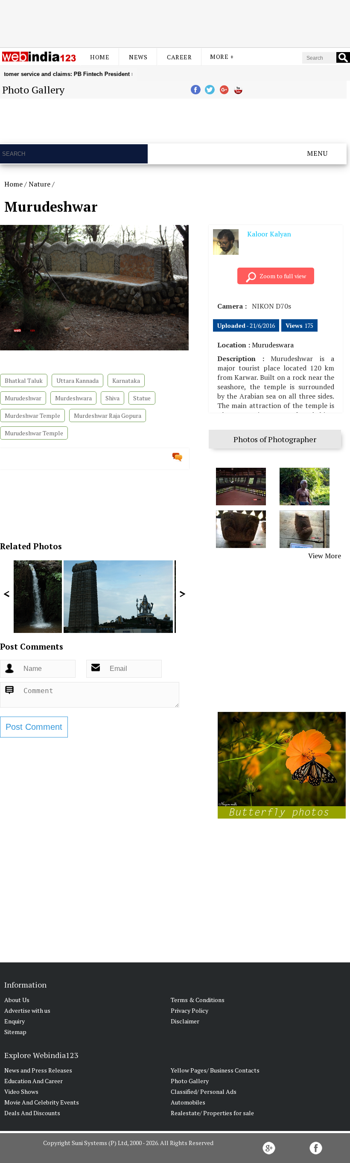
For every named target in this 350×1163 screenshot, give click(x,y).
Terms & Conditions (198, 1000)
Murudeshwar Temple (34, 433)
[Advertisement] (175, 22)
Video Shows (21, 1091)
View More (324, 555)
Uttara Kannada (77, 380)
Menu (317, 153)
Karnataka (126, 380)
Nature (39, 184)
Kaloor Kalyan (269, 234)
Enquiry (14, 1021)
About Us (16, 1000)
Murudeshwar (23, 398)
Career (179, 57)
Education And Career (33, 1081)
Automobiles (188, 1102)
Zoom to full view (283, 276)
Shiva (112, 398)
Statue (142, 398)
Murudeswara (273, 345)
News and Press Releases (38, 1070)
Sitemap (15, 1032)
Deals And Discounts (32, 1113)
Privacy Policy (189, 1010)
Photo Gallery (190, 1081)
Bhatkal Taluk (24, 380)
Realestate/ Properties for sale (212, 1113)
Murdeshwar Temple (32, 415)
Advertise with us (27, 1010)
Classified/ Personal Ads (203, 1091)
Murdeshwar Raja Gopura (107, 415)
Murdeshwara (73, 398)
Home (99, 57)
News (138, 57)
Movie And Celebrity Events (41, 1102)
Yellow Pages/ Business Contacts (215, 1070)
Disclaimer (185, 1021)
